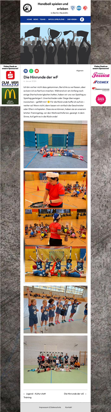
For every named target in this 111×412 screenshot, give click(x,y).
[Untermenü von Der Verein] (77, 19)
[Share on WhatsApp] (31, 71)
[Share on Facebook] (26, 71)
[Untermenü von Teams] (46, 19)
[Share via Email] (37, 71)
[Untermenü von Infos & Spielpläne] (65, 19)
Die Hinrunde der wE (74, 393)
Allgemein (80, 71)
